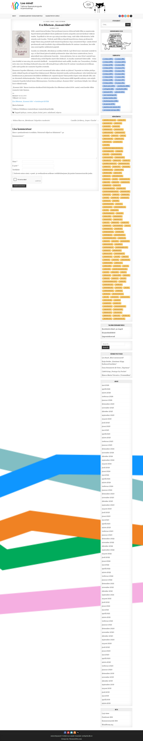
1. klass (108, 59)
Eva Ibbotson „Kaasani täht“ (55, 25)
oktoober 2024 (107, 456)
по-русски (109, 104)
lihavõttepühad (109, 213)
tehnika (119, 284)
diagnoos (119, 138)
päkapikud (117, 250)
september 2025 (108, 415)
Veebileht (16, 170)
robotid (106, 259)
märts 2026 (106, 393)
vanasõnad (108, 306)
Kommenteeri (18, 136)
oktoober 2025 (107, 411)
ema (106, 154)
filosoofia (107, 160)
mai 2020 (105, 655)
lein (106, 210)
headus (116, 166)
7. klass (57, 21)
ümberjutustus (119, 318)
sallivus (118, 262)
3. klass (108, 65)
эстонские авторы (111, 110)
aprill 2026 (106, 389)
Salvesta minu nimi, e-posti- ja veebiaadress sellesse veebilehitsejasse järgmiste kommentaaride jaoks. (53, 173)
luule (106, 222)
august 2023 (107, 509)
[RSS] (128, 16)
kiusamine (125, 191)
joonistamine (124, 179)
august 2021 (106, 599)
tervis (118, 287)
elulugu (119, 151)
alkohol (118, 123)
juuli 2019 (106, 692)
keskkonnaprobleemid (111, 191)
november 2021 (108, 587)
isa (115, 179)
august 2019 (106, 688)
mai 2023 (105, 520)
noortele (122, 238)
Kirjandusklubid (108, 333)
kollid (116, 194)
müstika (119, 231)
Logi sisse (105, 713)
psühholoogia (108, 247)
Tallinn (106, 278)
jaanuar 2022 (107, 580)
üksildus (126, 315)
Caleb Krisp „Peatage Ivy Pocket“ (114, 371)
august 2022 (107, 554)
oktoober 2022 (107, 546)
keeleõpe (121, 188)
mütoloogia (108, 235)
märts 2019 (106, 703)
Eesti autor (109, 86)
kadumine (125, 182)
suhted (107, 269)
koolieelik (122, 89)
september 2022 (108, 550)
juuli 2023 (106, 512)
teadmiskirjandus (110, 281)
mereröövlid (118, 225)
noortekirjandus (109, 238)
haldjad (107, 166)
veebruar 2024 (107, 486)
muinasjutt (108, 228)
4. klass (108, 68)
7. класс (120, 77)
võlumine (107, 312)
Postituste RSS (107, 717)
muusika (118, 228)
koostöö (124, 197)
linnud (120, 213)
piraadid (118, 244)
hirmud (126, 166)
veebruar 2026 (107, 396)
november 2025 (108, 408)
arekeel (116, 126)
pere (45, 112)
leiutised (114, 210)
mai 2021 (105, 610)
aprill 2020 (106, 658)
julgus (35, 112)
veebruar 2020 (107, 666)
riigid (125, 256)
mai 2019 (105, 696)
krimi (40, 112)
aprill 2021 (106, 613)
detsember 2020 (108, 628)
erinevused (108, 157)
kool (106, 197)
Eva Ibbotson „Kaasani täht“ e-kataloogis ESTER (30, 101)
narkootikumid (120, 235)
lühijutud (115, 222)
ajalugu (23, 112)
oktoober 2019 (107, 681)
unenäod (114, 297)
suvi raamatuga (110, 95)
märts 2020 (106, 662)
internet (107, 179)
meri (127, 225)
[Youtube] (122, 16)
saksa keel (125, 259)
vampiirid (107, 303)
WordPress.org (107, 725)
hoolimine (108, 169)
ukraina (107, 293)
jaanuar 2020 (107, 670)
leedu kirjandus (120, 207)
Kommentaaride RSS (110, 721)
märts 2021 (106, 617)
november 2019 (108, 677)
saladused (51, 112)
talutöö (115, 278)
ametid (107, 126)
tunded (119, 290)
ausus (29, 112)
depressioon (108, 138)
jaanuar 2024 (107, 490)
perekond (125, 241)
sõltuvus (107, 275)
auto (123, 135)
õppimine (107, 315)
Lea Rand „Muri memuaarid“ (113, 358)
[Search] (131, 16)
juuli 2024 (106, 468)
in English (108, 89)
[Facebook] (120, 16)
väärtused (118, 309)
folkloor (117, 160)
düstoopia (107, 141)
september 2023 (108, 505)
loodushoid (118, 216)
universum (107, 300)
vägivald (107, 309)
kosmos (107, 200)
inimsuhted (117, 176)
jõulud (115, 182)
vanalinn (117, 303)
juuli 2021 (106, 602)
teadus (122, 281)
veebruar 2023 (107, 531)
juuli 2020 (106, 647)
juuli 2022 (106, 557)
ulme (106, 297)
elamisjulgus (108, 151)
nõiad (106, 241)
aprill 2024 (106, 479)
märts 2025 (106, 438)
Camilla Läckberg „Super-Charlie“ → (85, 120)
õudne (117, 315)
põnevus (108, 253)
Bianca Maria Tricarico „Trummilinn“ (116, 375)
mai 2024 (105, 475)
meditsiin (107, 225)
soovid (117, 266)
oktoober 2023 (107, 501)
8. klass (108, 80)
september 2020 (108, 640)
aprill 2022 (106, 569)
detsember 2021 (108, 583)
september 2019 (108, 685)
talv (123, 278)
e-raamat (118, 141)
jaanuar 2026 (107, 400)
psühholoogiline (121, 247)
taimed (126, 275)
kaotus (117, 185)
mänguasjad (108, 231)
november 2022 (108, 542)
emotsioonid (116, 154)
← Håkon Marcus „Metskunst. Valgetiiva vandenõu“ (30, 120)
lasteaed (108, 92)
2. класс (120, 62)
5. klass (47, 21)
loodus (107, 216)
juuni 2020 (106, 651)
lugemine (118, 219)
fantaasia (120, 157)
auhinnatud (120, 132)
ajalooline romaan (109, 120)
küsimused (108, 207)
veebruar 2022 (107, 576)
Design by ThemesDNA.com (71, 739)
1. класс (120, 59)
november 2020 (108, 632)
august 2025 (106, 419)
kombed (125, 194)
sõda (123, 272)
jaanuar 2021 (107, 625)
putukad (107, 250)
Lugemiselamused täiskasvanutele (31, 16)
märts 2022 (106, 572)
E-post (15, 166)
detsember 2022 (108, 539)
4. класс (120, 68)
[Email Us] (125, 16)
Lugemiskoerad (108, 336)
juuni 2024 (106, 471)
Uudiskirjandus (111, 101)
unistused (125, 297)
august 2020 (107, 643)
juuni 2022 (106, 561)
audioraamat (108, 132)
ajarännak (108, 123)
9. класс (120, 83)
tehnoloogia (108, 287)
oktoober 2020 (107, 636)
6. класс (120, 74)
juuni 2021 (106, 606)
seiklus (107, 266)
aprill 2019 (106, 700)
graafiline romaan (110, 163)
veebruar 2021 (107, 621)
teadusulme (108, 284)
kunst (119, 203)
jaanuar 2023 (107, 535)
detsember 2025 (108, 404)
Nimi (14, 162)
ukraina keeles (118, 293)
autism (115, 135)
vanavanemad (120, 306)
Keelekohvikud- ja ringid (112, 329)
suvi (106, 272)
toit (127, 287)
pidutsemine (108, 244)
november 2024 (108, 453)
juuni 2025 (106, 426)
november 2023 (108, 497)
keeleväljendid (109, 188)
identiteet (107, 172)
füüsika (126, 160)
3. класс (120, 65)
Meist (14, 16)
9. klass (108, 83)
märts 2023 (106, 527)
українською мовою (112, 107)
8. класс (120, 80)
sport (125, 266)
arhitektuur (108, 129)
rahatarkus (108, 256)
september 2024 (108, 460)
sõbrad (115, 272)
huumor (119, 169)
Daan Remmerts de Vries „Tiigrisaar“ (116, 368)
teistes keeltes (110, 98)
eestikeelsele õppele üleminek (113, 148)
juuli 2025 (106, 423)
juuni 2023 (106, 516)
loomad (107, 219)
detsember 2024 (108, 449)
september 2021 (108, 595)
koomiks (115, 197)
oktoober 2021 (107, 591)
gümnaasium (124, 163)
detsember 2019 (108, 673)
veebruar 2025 (107, 441)
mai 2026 (105, 385)
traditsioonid (108, 290)
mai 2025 (105, 430)
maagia (125, 222)
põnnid (119, 92)
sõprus (58, 112)
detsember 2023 (108, 494)
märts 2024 (106, 482)
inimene (107, 176)
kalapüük (107, 185)
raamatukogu (119, 253)
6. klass (52, 21)
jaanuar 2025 (107, 445)
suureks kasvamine (120, 269)
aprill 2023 (106, 524)
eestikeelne (62, 21)
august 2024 (106, 464)
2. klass (108, 62)
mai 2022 (105, 565)
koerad (107, 194)
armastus (119, 129)
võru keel (117, 312)
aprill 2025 (106, 434)
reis (117, 256)
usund (117, 300)
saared (115, 259)
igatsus (117, 172)
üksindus (107, 318)
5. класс (120, 71)
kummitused (108, 203)
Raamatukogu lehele (52, 16)
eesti (106, 145)
